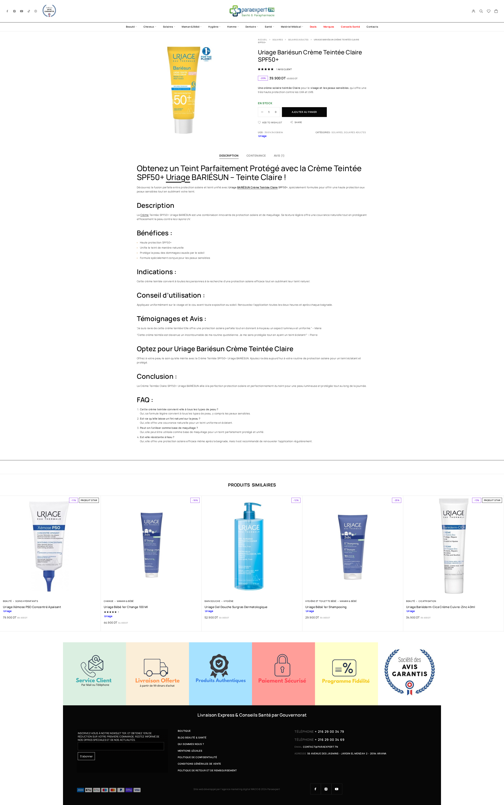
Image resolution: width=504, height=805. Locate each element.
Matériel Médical (291, 26)
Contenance (256, 155)
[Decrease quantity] (260, 112)
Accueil (262, 39)
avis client (284, 69)
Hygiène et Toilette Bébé (320, 601)
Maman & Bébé (190, 26)
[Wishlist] (489, 11)
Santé (268, 26)
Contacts (372, 26)
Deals (313, 26)
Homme (232, 26)
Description (228, 155)
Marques (328, 26)
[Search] (481, 11)
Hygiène (213, 26)
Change (108, 601)
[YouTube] (21, 11)
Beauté (130, 26)
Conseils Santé (350, 26)
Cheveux (149, 26)
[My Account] (473, 11)
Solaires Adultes (298, 39)
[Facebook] (7, 11)
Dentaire (251, 26)
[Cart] (496, 11)
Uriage (178, 177)
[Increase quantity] (277, 112)
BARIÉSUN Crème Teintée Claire (257, 187)
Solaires (168, 26)
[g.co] (35, 11)
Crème (144, 215)
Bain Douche (212, 601)
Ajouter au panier (304, 112)
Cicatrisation (427, 601)
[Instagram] (14, 11)
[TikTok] (29, 11)
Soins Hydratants (26, 601)
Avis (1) (279, 155)
